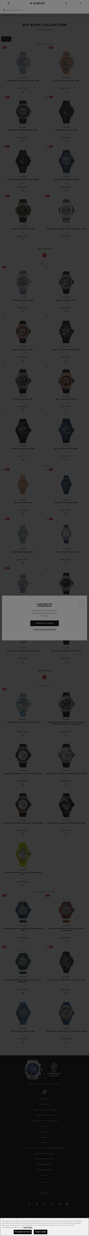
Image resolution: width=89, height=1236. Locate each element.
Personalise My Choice (23, 1232)
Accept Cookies (40, 1232)
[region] (44, 1227)
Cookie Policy (27, 1227)
